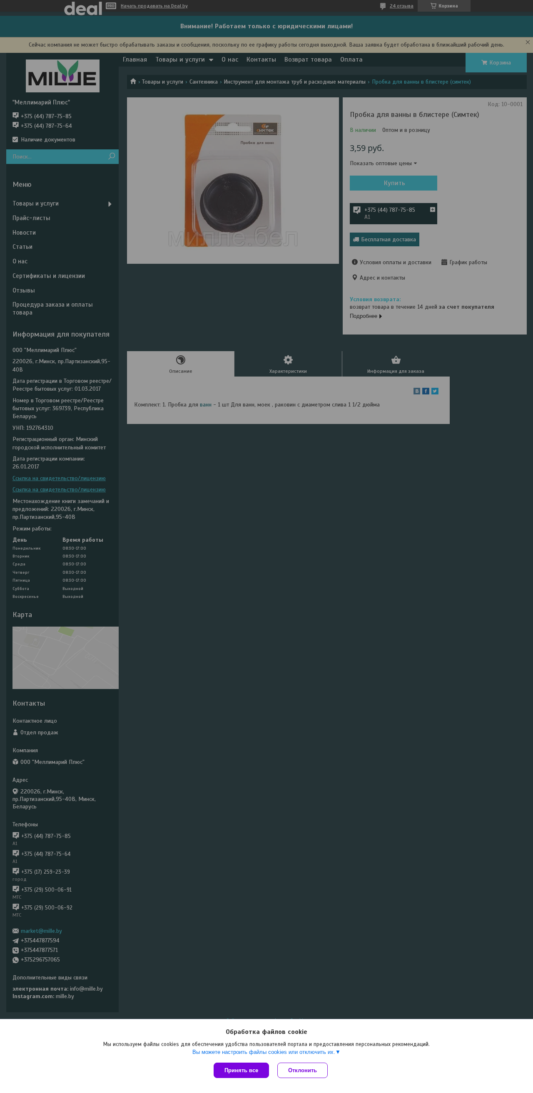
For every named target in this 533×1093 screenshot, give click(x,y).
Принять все (241, 1070)
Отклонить (302, 1070)
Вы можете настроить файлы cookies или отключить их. (263, 1052)
